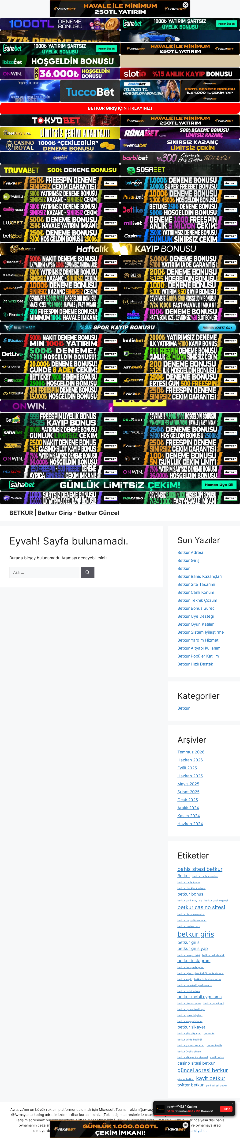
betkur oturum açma (189, 1003)
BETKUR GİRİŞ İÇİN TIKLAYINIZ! (120, 108)
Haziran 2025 (190, 776)
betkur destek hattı (188, 926)
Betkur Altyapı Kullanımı (199, 648)
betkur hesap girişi (188, 955)
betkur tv (209, 1033)
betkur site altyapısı (189, 1033)
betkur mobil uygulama (199, 996)
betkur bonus (190, 894)
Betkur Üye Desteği (195, 616)
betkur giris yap (192, 948)
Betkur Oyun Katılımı (196, 624)
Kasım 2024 (188, 815)
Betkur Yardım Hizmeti (198, 640)
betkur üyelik (214, 1045)
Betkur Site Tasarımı (196, 584)
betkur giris (195, 934)
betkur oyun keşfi (213, 1003)
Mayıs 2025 (188, 784)
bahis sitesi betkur (199, 869)
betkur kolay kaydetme (207, 979)
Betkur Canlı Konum (195, 592)
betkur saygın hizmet (189, 1021)
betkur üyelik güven (189, 1051)
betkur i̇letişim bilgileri (190, 967)
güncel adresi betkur (202, 1070)
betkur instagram (193, 960)
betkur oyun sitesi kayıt (191, 1009)
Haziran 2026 (190, 760)
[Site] (60, 183)
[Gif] (120, 249)
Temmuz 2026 (191, 752)
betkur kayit (184, 979)
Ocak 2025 (187, 800)
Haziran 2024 (190, 823)
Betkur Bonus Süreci (196, 608)
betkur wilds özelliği (189, 1039)
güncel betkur (185, 1079)
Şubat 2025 (188, 792)
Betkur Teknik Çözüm (197, 600)
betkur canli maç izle (189, 900)
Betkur (183, 568)
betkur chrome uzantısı (191, 914)
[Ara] (87, 572)
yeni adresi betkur (217, 1085)
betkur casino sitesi (201, 907)
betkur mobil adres (188, 991)
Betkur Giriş (188, 560)
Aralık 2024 (188, 807)
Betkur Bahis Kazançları (199, 576)
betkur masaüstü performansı (194, 985)
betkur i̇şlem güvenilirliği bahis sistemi (200, 973)
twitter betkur (190, 1084)
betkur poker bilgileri (189, 1015)
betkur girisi (188, 942)
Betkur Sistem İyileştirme (200, 632)
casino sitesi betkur (196, 1063)
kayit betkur (210, 1078)
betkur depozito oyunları (191, 920)
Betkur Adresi (190, 552)
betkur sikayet (191, 1027)
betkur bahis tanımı (188, 882)
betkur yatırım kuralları (190, 1045)
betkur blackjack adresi (191, 888)
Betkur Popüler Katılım (198, 656)
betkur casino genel (216, 900)
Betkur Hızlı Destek (195, 664)
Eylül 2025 (187, 768)
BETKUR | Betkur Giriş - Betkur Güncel (64, 512)
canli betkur (217, 1057)
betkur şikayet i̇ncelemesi (192, 1057)
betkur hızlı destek (213, 955)
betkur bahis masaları (205, 876)
